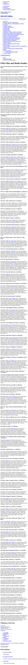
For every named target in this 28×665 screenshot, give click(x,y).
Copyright (5, 639)
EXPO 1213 (15, 144)
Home (4, 57)
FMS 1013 (8, 92)
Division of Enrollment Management (10, 22)
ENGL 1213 (8, 144)
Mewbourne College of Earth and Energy (11, 37)
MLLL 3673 (10, 374)
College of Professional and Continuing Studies (13, 48)
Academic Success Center (8, 27)
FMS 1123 (14, 521)
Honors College (6, 44)
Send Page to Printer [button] (7, 652)
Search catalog (4, 18)
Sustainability (6, 633)
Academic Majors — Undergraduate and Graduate (13, 23)
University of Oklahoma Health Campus (11, 43)
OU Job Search (6, 636)
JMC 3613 (14, 251)
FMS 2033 (8, 521)
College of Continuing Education (10, 36)
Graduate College (6, 42)
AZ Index (5, 2)
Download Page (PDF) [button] (8, 656)
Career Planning (6, 28)
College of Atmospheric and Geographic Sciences (13, 34)
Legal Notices (6, 638)
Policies (4, 49)
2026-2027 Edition (7, 16)
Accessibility (5, 632)
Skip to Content (6, 1)
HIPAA (4, 635)
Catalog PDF (6, 661)
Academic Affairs (6, 30)
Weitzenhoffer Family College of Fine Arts (12, 41)
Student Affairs (6, 29)
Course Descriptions (7, 50)
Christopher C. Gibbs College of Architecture (12, 31)
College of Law (6, 47)
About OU (5, 21)
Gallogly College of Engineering (10, 40)
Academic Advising (7, 26)
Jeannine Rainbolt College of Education (11, 39)
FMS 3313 (8, 251)
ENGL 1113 (14, 285)
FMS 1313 (8, 227)
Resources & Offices (7, 640)
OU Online (5, 24)
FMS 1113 (8, 508)
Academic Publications (5, 626)
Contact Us (3, 630)
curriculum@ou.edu (5, 644)
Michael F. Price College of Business (10, 35)
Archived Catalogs (7, 53)
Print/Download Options (5, 55)
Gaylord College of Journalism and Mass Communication (15, 46)
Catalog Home (6, 4)
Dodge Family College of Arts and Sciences (12, 33)
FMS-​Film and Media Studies (12, 51)
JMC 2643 (14, 227)
